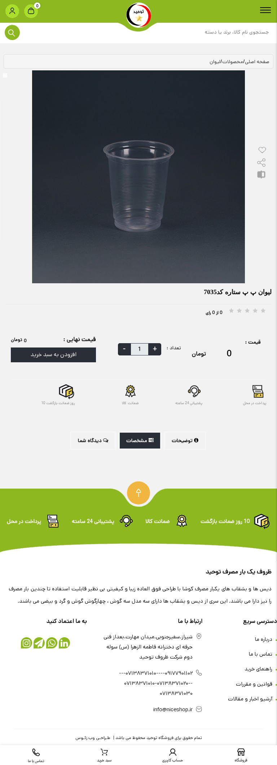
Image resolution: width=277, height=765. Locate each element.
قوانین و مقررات (255, 684)
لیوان (215, 61)
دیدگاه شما (90, 440)
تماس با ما (261, 654)
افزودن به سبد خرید (53, 354)
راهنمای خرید (259, 669)
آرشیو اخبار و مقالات (251, 699)
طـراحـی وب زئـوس (92, 738)
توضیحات (183, 440)
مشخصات (137, 440)
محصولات (232, 61)
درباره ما (264, 639)
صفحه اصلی (257, 61)
